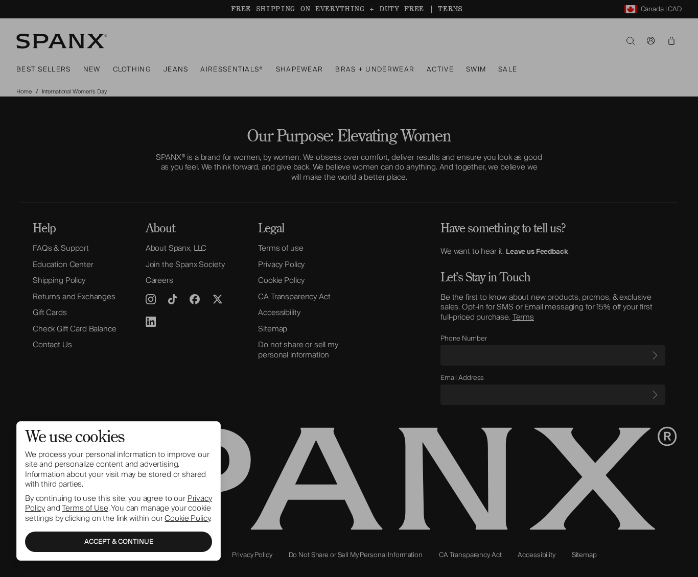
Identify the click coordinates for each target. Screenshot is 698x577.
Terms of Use (85, 508)
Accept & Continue (118, 541)
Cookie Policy (187, 518)
